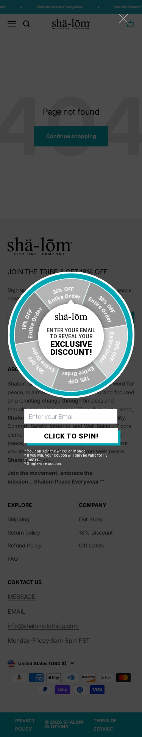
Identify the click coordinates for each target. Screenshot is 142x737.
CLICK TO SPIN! (71, 436)
